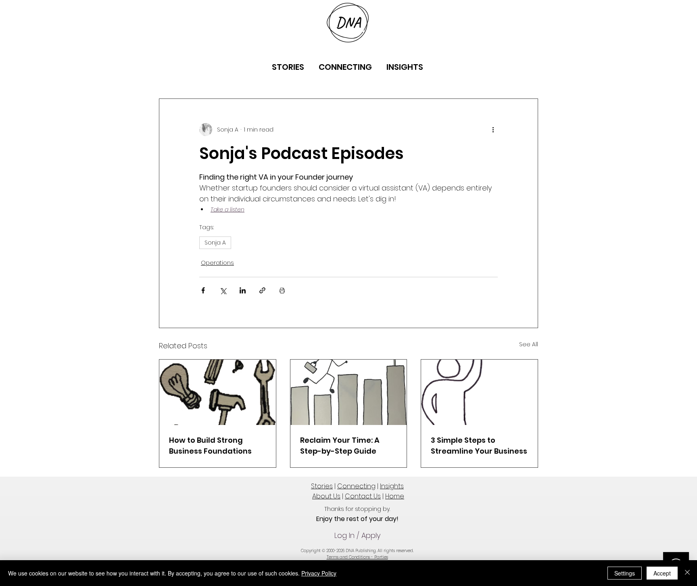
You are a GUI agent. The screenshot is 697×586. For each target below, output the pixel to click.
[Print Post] (282, 290)
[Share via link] (262, 290)
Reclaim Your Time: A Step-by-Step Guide (340, 445)
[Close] (687, 573)
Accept (662, 573)
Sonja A (215, 243)
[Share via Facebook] (203, 290)
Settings (624, 573)
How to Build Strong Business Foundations (210, 445)
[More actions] (493, 129)
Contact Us (363, 496)
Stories (322, 486)
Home (394, 496)
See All (528, 344)
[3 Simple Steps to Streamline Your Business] (479, 392)
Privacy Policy (318, 573)
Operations (217, 263)
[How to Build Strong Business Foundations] (217, 392)
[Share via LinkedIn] (242, 290)
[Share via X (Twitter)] (223, 290)
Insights (392, 486)
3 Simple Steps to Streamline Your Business (479, 445)
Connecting (356, 486)
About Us (326, 496)
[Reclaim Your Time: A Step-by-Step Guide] (348, 392)
